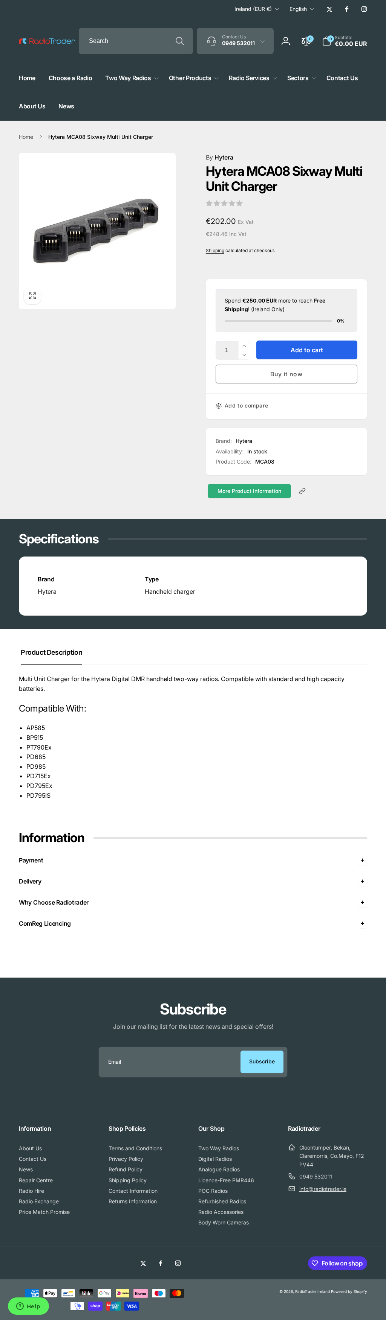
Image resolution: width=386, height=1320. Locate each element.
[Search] (179, 41)
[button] (344, 41)
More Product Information (249, 491)
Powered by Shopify (349, 1291)
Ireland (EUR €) (253, 9)
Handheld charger (170, 591)
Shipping (215, 250)
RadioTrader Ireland (312, 1291)
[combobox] (136, 41)
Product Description (51, 652)
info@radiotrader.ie (322, 1189)
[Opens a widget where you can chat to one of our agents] (28, 1306)
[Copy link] (302, 491)
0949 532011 (315, 1176)
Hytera (219, 157)
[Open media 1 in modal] (97, 231)
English (298, 9)
